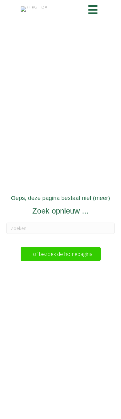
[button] (61, 254)
